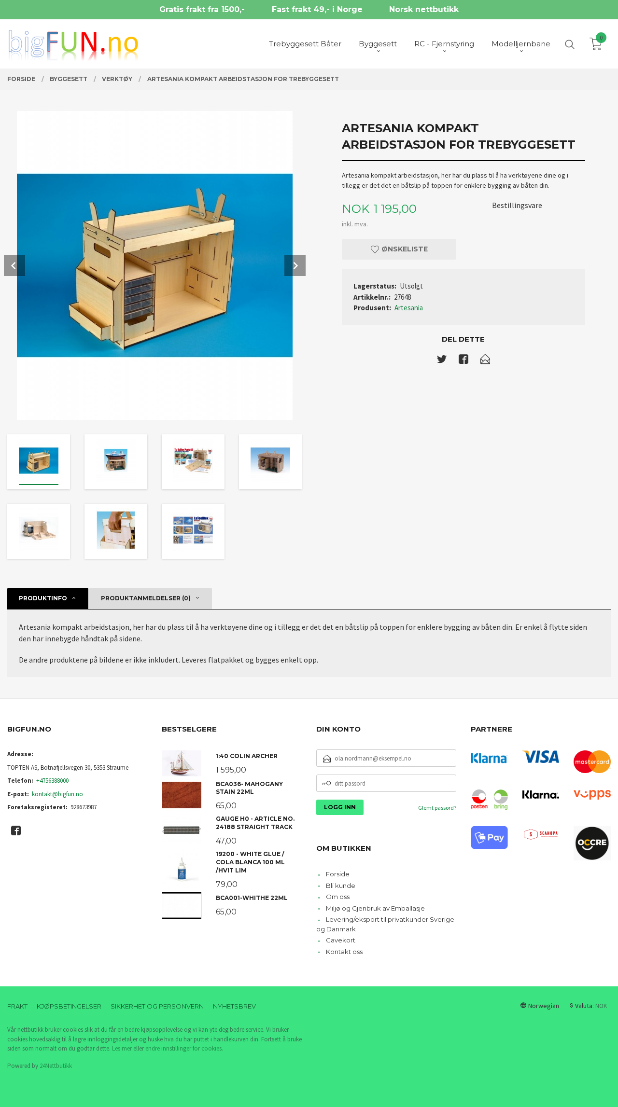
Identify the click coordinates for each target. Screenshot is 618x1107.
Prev (14, 265)
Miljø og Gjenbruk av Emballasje (375, 908)
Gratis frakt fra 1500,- (202, 9)
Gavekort (340, 940)
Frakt (17, 1006)
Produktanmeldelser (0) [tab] (146, 598)
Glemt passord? (437, 807)
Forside (338, 874)
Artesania (408, 307)
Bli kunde (340, 885)
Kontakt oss (344, 951)
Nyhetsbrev (234, 1006)
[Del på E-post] (485, 361)
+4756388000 (52, 780)
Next (295, 265)
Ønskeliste (403, 249)
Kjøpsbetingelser (69, 1006)
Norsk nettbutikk (424, 9)
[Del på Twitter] (441, 361)
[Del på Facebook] (463, 361)
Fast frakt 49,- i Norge (317, 9)
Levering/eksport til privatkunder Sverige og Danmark (385, 924)
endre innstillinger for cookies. (184, 1048)
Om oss (338, 896)
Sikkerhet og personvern (157, 1006)
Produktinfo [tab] (43, 598)
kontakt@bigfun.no (57, 794)
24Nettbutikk (56, 1066)
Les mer (122, 1048)
